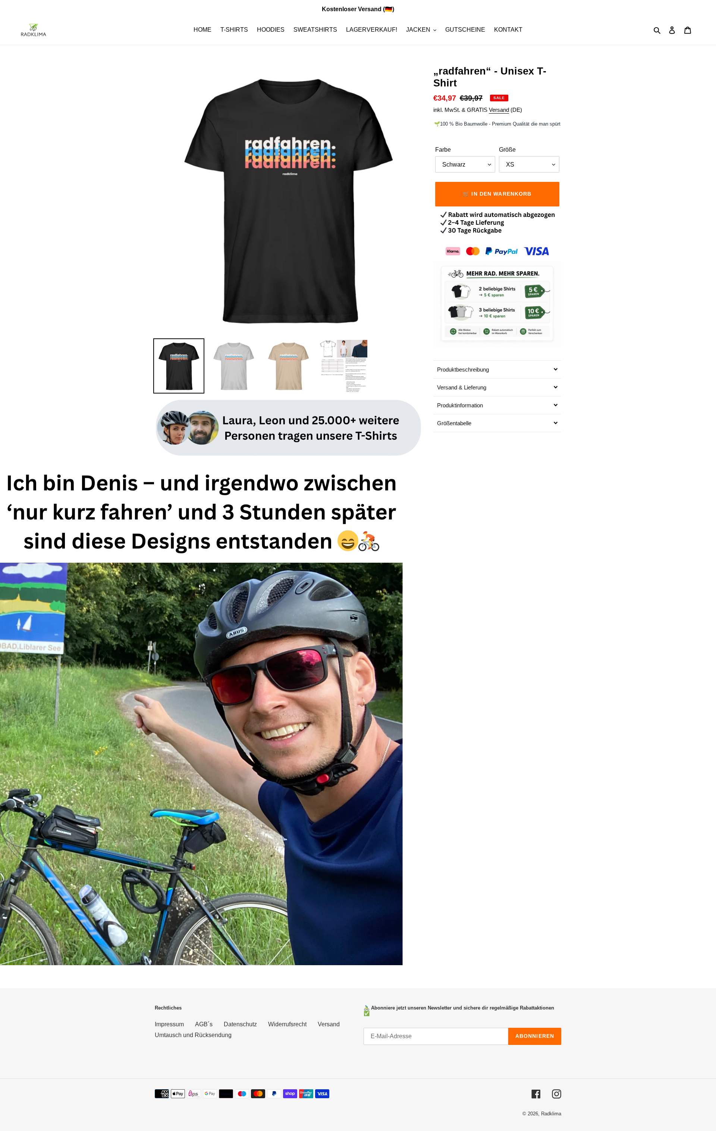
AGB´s (204, 1024)
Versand (499, 110)
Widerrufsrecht (287, 1024)
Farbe (443, 149)
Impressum (169, 1024)
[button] (497, 369)
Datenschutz (240, 1024)
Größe (507, 149)
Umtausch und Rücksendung (193, 1035)
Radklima (551, 1113)
